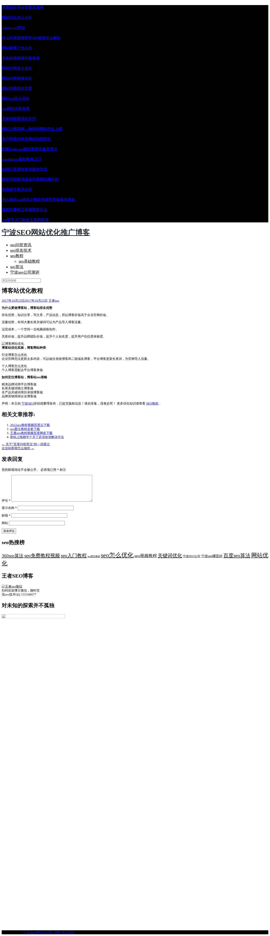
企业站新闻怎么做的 (18, 448)
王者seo (54, 300)
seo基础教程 (29, 261)
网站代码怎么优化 (17, 68)
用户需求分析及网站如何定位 (26, 139)
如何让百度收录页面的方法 (24, 169)
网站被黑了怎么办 (17, 48)
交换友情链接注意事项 (21, 58)
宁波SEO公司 (191, 556)
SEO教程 (152, 403)
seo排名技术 (20, 250)
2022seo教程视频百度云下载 (30, 425)
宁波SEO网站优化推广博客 (46, 232)
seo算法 (16, 267)
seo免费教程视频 (42, 555)
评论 (6, 500)
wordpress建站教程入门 (21, 159)
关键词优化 (170, 555)
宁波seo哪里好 (212, 556)
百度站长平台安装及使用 (22, 7)
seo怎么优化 (117, 555)
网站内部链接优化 (17, 78)
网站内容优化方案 (17, 88)
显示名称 (9, 508)
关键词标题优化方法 (19, 119)
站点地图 (68, 932)
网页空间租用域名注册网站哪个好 (30, 179)
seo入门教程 (74, 555)
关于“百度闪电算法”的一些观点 (26, 444)
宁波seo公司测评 (24, 272)
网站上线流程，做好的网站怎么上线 (32, 129)
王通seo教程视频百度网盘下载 (31, 433)
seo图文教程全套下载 (25, 429)
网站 (5, 523)
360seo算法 (12, 555)
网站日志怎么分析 (17, 18)
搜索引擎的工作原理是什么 (24, 210)
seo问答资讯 (20, 245)
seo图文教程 (94, 556)
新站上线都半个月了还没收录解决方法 (37, 437)
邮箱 (6, 515)
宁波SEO (28, 403)
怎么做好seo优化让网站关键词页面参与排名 (38, 200)
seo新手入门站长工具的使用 (25, 220)
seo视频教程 (145, 556)
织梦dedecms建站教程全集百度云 (29, 149)
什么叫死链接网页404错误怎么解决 (31, 38)
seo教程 (16, 256)
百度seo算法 (236, 555)
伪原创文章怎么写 (17, 189)
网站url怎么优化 (15, 98)
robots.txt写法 (13, 28)
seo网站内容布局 (16, 108)
